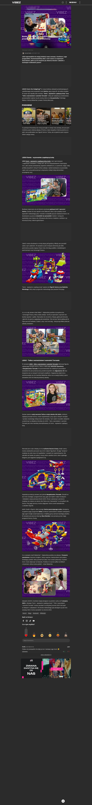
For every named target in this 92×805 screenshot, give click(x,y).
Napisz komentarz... (29, 640)
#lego (29, 613)
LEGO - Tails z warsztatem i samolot (43, 364)
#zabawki (36, 613)
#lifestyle (42, 613)
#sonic (24, 613)
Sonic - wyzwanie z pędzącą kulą (38, 161)
